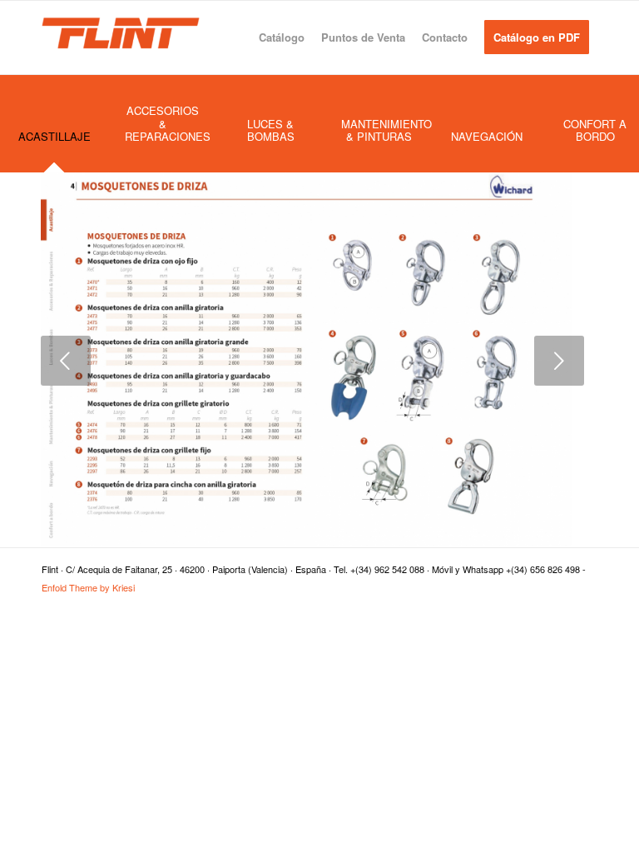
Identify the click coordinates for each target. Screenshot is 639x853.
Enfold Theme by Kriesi (88, 587)
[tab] (54, 142)
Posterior (559, 361)
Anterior (66, 361)
